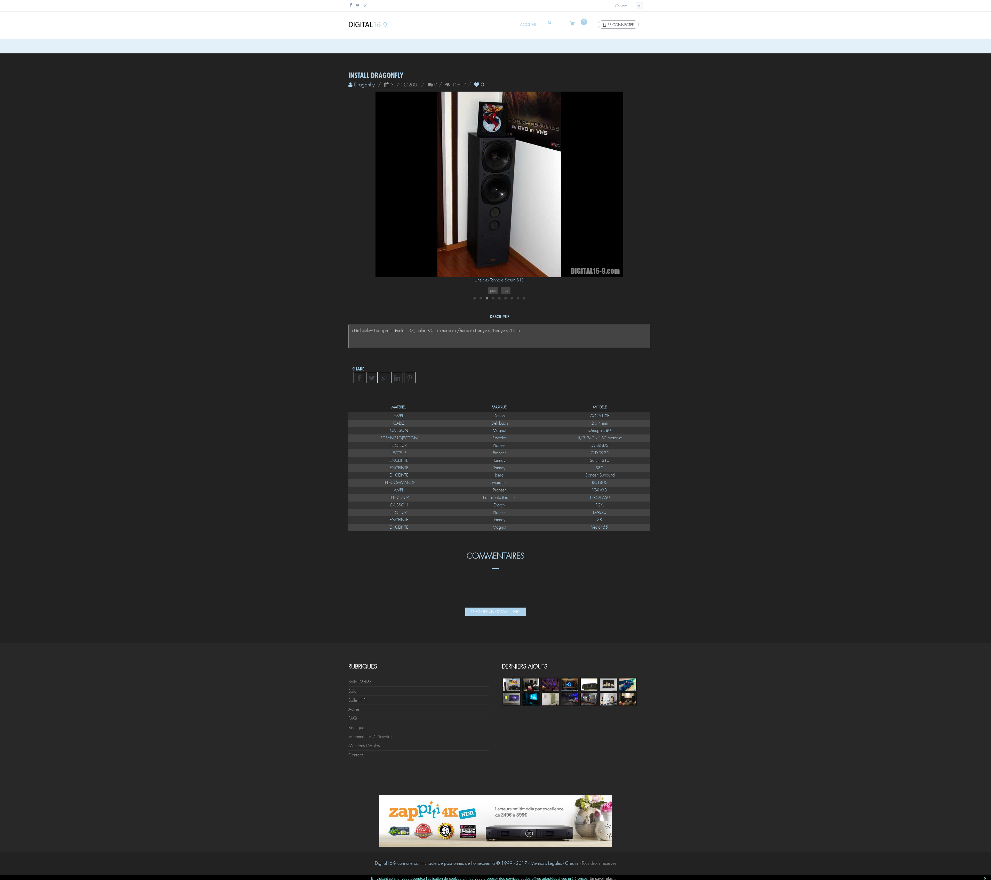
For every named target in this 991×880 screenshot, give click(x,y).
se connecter (621, 24)
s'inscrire (384, 736)
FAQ (352, 718)
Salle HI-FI (357, 700)
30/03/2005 (405, 85)
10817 (459, 85)
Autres (353, 709)
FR (639, 6)
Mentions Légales (364, 745)
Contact (621, 6)
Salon (353, 691)
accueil (528, 24)
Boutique (356, 727)
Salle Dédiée (360, 682)
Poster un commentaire (498, 611)
